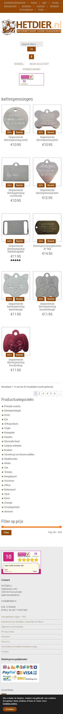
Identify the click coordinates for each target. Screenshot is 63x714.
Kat (44, 2)
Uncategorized (11, 507)
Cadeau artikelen (12, 445)
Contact (5, 651)
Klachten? (5, 637)
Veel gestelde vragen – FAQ (13, 617)
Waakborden (10, 458)
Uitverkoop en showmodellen (19, 454)
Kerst (7, 498)
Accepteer (10, 709)
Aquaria (26, 6)
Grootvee (9, 480)
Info (9, 132)
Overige (8, 502)
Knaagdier (10, 6)
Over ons (5, 641)
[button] (60, 3)
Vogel (55, 2)
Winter (7, 463)
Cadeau (40, 6)
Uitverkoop (26, 9)
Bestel (19, 132)
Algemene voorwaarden (12, 627)
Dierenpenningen (14, 2)
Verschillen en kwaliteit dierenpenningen (19, 646)
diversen (8, 511)
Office (7, 485)
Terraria (8, 472)
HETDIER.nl (31, 27)
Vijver (7, 494)
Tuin (41, 9)
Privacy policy (7, 632)
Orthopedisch (11, 423)
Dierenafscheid (11, 441)
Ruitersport (10, 489)
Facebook (31, 56)
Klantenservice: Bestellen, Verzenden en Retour (22, 622)
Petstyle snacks (12, 406)
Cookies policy (10, 703)
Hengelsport (10, 476)
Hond (34, 2)
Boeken (54, 6)
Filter (6, 532)
